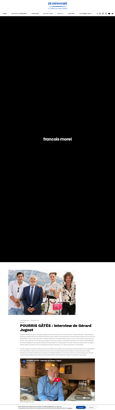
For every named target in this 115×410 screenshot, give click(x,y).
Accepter (80, 407)
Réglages (91, 407)
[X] (99, 13)
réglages (69, 408)
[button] (97, 14)
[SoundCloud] (111, 13)
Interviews (22, 322)
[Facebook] (102, 13)
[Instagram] (105, 13)
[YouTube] (108, 13)
